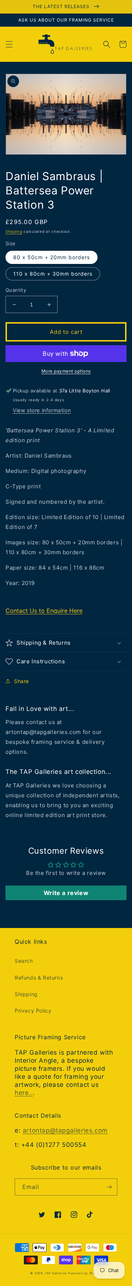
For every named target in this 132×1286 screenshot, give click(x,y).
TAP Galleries (56, 1273)
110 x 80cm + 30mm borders (52, 274)
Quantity (16, 290)
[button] (9, 44)
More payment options (66, 371)
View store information (42, 410)
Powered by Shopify (85, 1273)
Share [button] (21, 681)
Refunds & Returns (39, 977)
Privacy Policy (33, 1010)
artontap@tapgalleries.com (65, 1130)
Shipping (14, 231)
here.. (24, 1092)
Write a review (66, 893)
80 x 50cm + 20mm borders (51, 257)
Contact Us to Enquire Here (44, 610)
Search (24, 961)
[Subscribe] (109, 1187)
